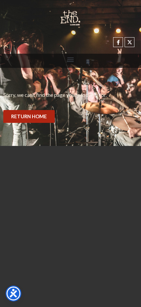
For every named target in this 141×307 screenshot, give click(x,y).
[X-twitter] (129, 42)
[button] (70, 59)
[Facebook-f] (118, 42)
